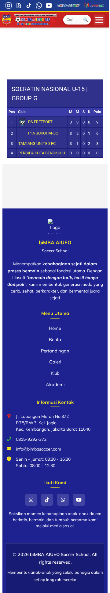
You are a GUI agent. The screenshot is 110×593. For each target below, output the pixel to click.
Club (22, 112)
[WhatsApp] (39, 5)
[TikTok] (29, 5)
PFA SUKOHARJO (43, 133)
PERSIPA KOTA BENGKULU (41, 153)
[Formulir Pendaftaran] (19, 5)
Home (55, 328)
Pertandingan (55, 351)
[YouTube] (49, 5)
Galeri (55, 362)
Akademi (55, 384)
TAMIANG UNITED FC (37, 143)
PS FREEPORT (40, 122)
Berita (55, 339)
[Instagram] (9, 5)
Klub (55, 373)
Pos (12, 112)
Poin (97, 112)
